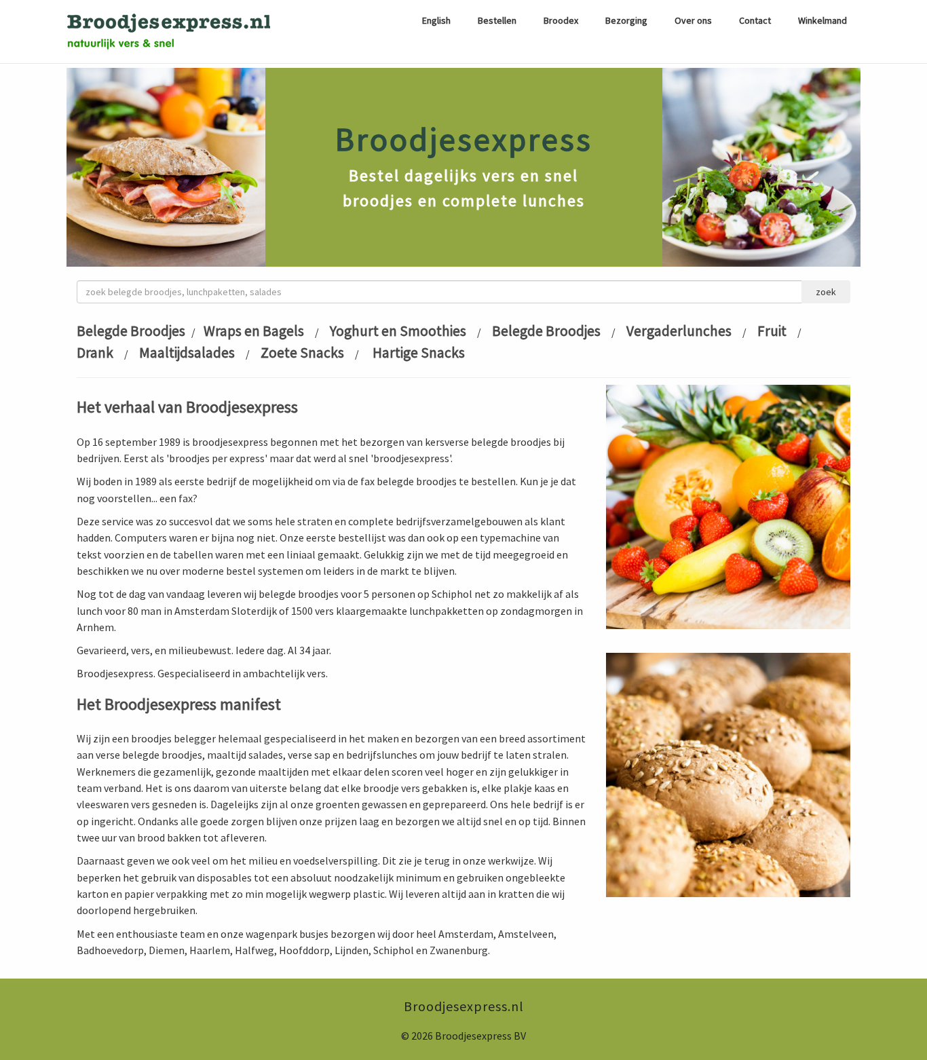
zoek (826, 292)
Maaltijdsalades (187, 352)
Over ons (693, 20)
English (436, 20)
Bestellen (497, 20)
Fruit (772, 331)
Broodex (561, 20)
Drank (95, 352)
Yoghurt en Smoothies (398, 331)
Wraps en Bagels (254, 331)
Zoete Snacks (302, 352)
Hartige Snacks (417, 352)
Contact (755, 20)
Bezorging (626, 20)
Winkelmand (822, 20)
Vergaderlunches (679, 331)
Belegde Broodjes (131, 331)
